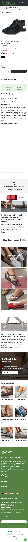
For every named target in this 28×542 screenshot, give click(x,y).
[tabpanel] (14, 138)
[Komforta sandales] (7, 392)
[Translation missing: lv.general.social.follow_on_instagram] (12, 93)
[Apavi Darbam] (21, 392)
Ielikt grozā (18, 71)
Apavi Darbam (21, 399)
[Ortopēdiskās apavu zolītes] (7, 411)
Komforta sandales (7, 399)
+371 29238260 (5, 514)
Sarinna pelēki (8, 12)
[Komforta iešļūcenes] (7, 433)
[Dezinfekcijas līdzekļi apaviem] (21, 411)
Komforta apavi (10, 240)
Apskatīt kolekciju (14, 258)
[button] (22, 2)
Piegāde (9, 48)
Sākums (2, 12)
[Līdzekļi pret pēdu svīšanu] (21, 433)
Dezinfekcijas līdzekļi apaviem (20, 420)
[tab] (3, 98)
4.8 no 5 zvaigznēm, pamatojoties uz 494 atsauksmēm (14, 535)
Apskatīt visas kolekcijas (10, 372)
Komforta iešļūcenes (7, 440)
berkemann (3, 41)
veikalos (10, 460)
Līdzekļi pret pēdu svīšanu (21, 441)
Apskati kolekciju (14, 279)
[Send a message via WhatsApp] (25, 539)
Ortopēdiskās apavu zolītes (7, 420)
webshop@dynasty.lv (6, 516)
